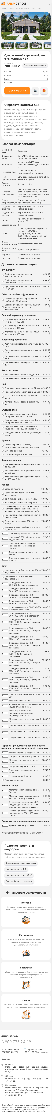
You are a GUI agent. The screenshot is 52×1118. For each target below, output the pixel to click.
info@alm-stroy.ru (9, 1052)
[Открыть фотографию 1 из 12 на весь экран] (26, 26)
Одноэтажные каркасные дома (21, 863)
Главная (4, 8)
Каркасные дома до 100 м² (19, 875)
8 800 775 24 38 (16, 1041)
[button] (47, 26)
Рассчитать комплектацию (35, 65)
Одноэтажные (29, 8)
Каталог (12, 8)
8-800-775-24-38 (17, 91)
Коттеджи (19, 8)
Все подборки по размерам (19, 881)
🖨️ (35, 90)
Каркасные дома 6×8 (16, 869)
